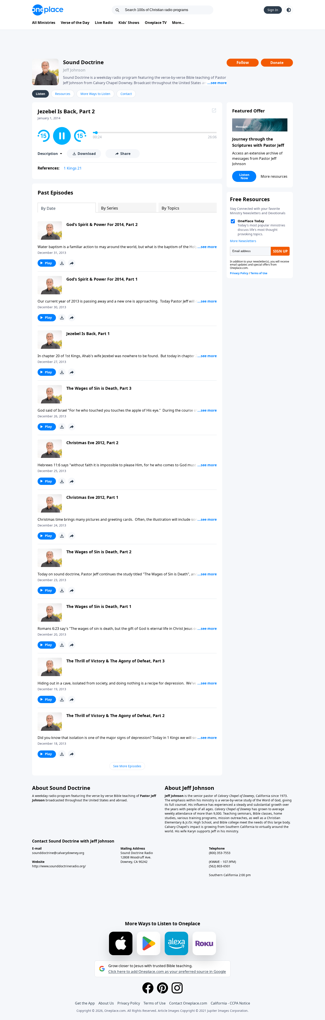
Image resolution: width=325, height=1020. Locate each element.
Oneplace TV (155, 22)
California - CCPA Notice (230, 1003)
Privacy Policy (128, 1003)
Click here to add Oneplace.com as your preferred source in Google (167, 971)
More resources (274, 176)
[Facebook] (147, 987)
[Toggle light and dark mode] (289, 10)
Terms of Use (154, 1003)
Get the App (85, 1003)
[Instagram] (177, 987)
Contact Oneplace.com (188, 1003)
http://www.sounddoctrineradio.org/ (59, 866)
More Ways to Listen (95, 94)
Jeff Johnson (74, 70)
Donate (276, 62)
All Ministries (43, 22)
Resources (62, 94)
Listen (40, 94)
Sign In (273, 10)
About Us (106, 1003)
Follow (243, 62)
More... (178, 22)
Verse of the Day (75, 22)
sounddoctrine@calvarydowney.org (58, 853)
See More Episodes (127, 766)
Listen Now (244, 176)
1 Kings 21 (73, 168)
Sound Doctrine (83, 62)
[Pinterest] (162, 987)
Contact (126, 94)
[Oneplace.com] (47, 9)
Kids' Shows (129, 22)
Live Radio (104, 22)
